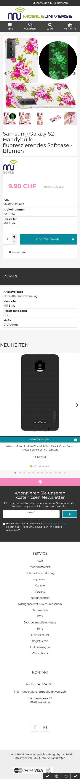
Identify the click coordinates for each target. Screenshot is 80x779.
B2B (40, 616)
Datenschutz (40, 610)
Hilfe (40, 628)
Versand (40, 591)
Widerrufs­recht (40, 567)
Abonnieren (69, 514)
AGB (40, 561)
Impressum (40, 579)
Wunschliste (18, 252)
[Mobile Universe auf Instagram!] (45, 727)
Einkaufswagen (40, 647)
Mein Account (40, 635)
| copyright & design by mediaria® (53, 754)
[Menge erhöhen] (14, 236)
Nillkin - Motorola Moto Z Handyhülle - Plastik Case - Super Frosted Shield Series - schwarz (40, 448)
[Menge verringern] (14, 242)
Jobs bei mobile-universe (40, 622)
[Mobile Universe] (40, 13)
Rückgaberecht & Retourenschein (40, 604)
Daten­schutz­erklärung (40, 573)
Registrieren (40, 641)
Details (10, 276)
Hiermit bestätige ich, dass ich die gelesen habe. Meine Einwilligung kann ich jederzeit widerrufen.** (36, 526)
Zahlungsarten (40, 598)
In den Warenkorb (47, 239)
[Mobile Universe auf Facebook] (35, 727)
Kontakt (40, 585)
